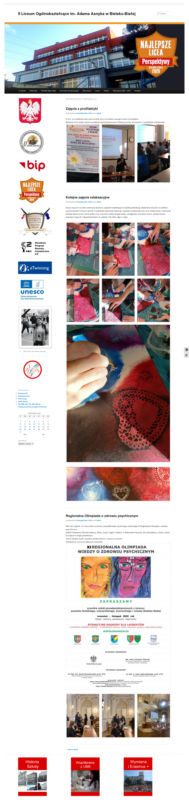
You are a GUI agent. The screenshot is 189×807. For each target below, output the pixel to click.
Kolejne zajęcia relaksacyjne (88, 197)
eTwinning (33, 90)
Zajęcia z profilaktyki (82, 108)
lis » (43, 434)
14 (39, 424)
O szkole (22, 90)
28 (39, 429)
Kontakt (138, 90)
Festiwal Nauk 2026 (48, 90)
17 (20, 427)
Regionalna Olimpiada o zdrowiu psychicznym (102, 515)
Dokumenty (87, 90)
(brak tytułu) (23, 401)
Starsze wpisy (72, 749)
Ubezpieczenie (24, 396)
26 (30, 429)
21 (39, 427)
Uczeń (97, 90)
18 (25, 427)
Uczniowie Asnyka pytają (69, 90)
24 (20, 429)
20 (34, 427)
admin (99, 113)
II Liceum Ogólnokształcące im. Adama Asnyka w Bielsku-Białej (77, 13)
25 (25, 429)
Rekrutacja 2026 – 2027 (122, 90)
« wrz (24, 434)
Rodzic (106, 90)
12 (30, 424)
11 (25, 424)
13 (34, 424)
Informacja (22, 398)
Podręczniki (23, 393)
